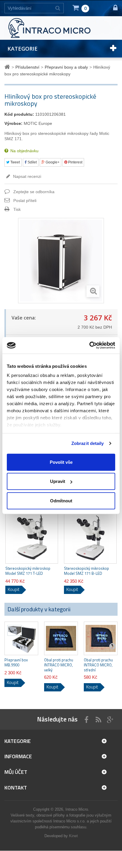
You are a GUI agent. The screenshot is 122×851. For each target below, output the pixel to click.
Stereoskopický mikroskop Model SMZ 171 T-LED (27, 571)
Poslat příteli (24, 200)
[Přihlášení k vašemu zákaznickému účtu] (113, 8)
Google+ (52, 162)
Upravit (57, 481)
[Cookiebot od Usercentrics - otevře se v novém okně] (89, 345)
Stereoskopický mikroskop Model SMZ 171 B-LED (86, 571)
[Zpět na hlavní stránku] (8, 67)
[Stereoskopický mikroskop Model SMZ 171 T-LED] (31, 537)
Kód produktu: (19, 114)
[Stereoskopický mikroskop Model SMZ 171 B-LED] (90, 537)
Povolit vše (61, 461)
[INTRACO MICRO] (57, 27)
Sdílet (32, 162)
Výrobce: (13, 123)
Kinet (73, 836)
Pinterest (74, 162)
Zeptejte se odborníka (33, 191)
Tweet (14, 162)
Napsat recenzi (26, 176)
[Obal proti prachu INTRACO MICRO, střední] (101, 638)
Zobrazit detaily (87, 443)
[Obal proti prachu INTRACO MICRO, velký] (61, 638)
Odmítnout (61, 500)
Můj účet (15, 772)
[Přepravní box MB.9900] (21, 638)
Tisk (17, 209)
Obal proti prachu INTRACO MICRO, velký (58, 665)
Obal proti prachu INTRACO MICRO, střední (98, 665)
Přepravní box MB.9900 (16, 663)
